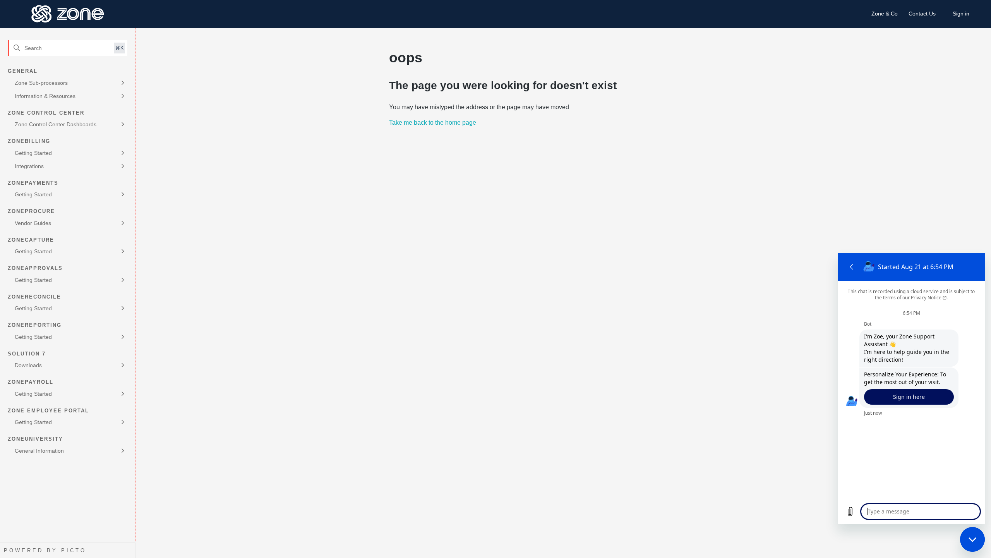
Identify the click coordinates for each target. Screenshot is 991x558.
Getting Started (33, 153)
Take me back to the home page (432, 122)
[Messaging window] (911, 388)
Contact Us (922, 13)
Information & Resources (45, 96)
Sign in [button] (961, 13)
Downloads (28, 365)
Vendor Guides (33, 223)
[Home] (68, 14)
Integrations (29, 166)
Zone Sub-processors (41, 83)
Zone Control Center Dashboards (55, 124)
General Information (39, 451)
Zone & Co (884, 13)
